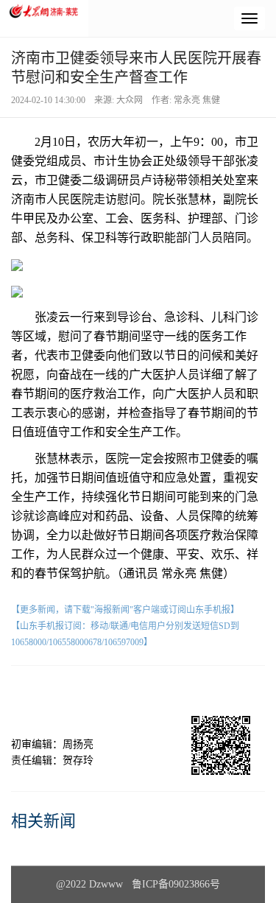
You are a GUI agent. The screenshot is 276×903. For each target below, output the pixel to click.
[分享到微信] (57, 691)
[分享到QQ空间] (165, 691)
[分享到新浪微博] (111, 691)
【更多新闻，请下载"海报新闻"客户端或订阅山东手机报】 (125, 610)
